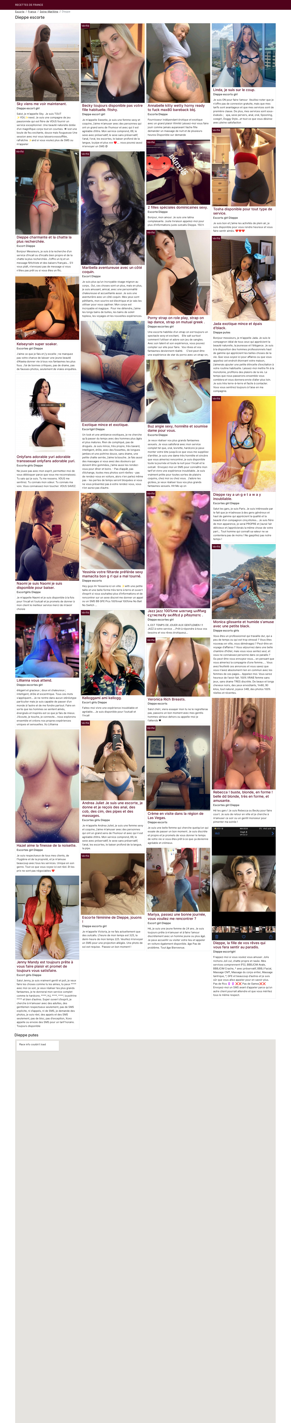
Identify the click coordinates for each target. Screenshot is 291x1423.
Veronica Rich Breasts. (167, 699)
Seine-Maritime (49, 11)
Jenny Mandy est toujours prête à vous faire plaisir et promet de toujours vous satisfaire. (45, 966)
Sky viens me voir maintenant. (42, 104)
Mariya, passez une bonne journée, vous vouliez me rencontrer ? (177, 916)
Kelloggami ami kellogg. (102, 698)
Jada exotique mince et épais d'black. (237, 326)
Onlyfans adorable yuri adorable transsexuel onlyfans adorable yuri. (46, 459)
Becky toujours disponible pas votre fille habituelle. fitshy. (112, 107)
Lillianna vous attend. (34, 680)
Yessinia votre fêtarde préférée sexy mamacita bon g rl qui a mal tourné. (112, 574)
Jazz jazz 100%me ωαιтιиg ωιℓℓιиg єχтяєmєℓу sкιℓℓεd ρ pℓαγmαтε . (177, 613)
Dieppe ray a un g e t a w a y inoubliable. (237, 496)
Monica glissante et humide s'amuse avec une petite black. (243, 624)
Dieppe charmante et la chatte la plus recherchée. (44, 239)
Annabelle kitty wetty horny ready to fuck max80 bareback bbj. (176, 107)
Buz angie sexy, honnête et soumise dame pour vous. (178, 428)
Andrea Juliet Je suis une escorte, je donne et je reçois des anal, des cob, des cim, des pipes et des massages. (112, 809)
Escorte (19, 11)
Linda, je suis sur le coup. (234, 90)
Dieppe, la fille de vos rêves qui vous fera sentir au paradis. (239, 945)
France (32, 11)
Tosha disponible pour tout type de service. (242, 211)
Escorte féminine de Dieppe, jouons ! (112, 919)
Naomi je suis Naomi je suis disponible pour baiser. (39, 585)
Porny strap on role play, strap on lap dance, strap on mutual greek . (176, 320)
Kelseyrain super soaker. (37, 344)
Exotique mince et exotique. (105, 425)
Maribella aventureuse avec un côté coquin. (112, 269)
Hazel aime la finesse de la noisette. (46, 845)
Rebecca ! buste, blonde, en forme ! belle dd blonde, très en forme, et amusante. (243, 796)
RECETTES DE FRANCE (29, 4)
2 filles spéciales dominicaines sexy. (178, 207)
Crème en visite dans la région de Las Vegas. (175, 815)
